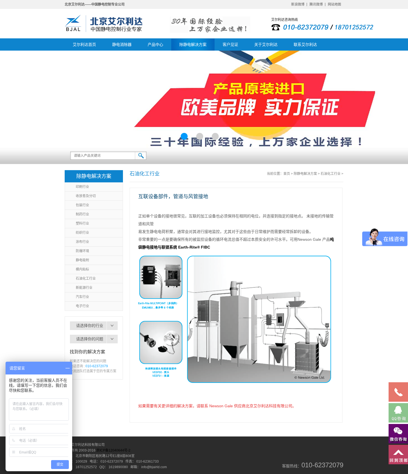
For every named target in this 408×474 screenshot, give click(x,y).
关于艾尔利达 (266, 44)
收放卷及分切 (86, 196)
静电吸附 (82, 260)
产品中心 (155, 44)
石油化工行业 (86, 279)
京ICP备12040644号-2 (113, 450)
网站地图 (334, 4)
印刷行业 (82, 187)
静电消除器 (122, 44)
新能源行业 (84, 288)
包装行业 (82, 205)
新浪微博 (297, 4)
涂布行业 (82, 242)
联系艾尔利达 (305, 44)
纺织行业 (82, 233)
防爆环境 (82, 251)
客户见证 (230, 44)
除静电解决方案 (192, 44)
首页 (286, 174)
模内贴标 (82, 269)
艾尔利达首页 (84, 44)
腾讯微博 (316, 4)
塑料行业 (82, 223)
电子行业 (82, 306)
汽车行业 (82, 297)
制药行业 (82, 214)
